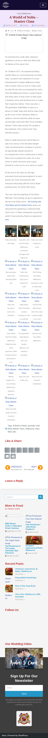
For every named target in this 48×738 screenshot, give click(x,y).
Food (19, 13)
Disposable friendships (26, 577)
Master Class (18, 429)
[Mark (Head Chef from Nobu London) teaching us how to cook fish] (24, 301)
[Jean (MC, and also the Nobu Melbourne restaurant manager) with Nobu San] (24, 236)
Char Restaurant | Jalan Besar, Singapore (33, 527)
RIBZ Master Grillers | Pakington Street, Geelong (13, 526)
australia (31, 426)
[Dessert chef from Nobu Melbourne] (37, 330)
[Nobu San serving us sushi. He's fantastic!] (11, 301)
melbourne (29, 429)
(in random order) (12, 509)
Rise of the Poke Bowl (25, 586)
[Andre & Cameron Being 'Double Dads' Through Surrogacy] (6, 5)
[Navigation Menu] (43, 5)
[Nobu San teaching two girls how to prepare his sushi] (24, 269)
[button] (7, 450)
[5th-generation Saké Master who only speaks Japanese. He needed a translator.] (24, 330)
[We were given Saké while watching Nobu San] (11, 269)
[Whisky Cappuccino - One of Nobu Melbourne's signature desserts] (11, 373)
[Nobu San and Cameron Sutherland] (37, 373)
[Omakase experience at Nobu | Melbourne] (34, 540)
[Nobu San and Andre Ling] (24, 373)
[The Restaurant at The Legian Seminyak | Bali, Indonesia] (13, 540)
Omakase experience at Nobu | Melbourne (34, 548)
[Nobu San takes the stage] (11, 236)
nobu (37, 429)
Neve (4, 735)
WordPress (23, 735)
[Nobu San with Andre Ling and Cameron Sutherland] (11, 405)
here (7, 219)
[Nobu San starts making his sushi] (37, 236)
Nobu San (12, 432)
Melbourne (26, 13)
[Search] (40, 497)
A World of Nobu (20, 426)
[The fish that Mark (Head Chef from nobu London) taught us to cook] (37, 301)
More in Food (14, 505)
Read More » (20, 574)
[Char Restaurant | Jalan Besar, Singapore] (34, 519)
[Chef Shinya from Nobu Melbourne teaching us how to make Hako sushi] (37, 269)
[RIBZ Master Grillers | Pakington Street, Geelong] (13, 518)
